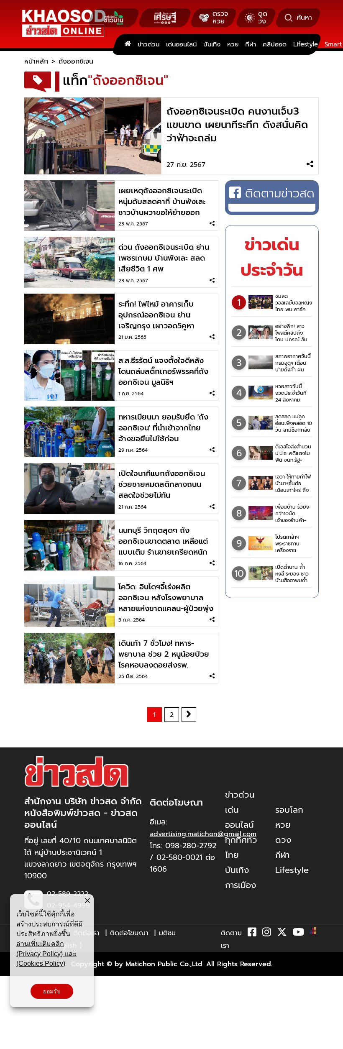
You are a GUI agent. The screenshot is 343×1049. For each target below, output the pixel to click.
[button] (11, 1040)
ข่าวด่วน (148, 44)
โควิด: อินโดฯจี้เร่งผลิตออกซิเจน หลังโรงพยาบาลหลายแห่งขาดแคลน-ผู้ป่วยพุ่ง (165, 597)
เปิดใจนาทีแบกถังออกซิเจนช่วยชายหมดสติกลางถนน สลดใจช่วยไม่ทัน (161, 484)
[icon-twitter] (282, 933)
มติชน (167, 933)
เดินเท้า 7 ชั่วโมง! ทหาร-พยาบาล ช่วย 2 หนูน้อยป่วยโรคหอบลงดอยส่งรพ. (163, 654)
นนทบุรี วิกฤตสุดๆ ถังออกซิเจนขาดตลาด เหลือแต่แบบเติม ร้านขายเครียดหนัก (163, 541)
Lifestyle (305, 44)
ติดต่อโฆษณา (129, 933)
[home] (127, 44)
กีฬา (250, 44)
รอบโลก (289, 809)
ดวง (283, 840)
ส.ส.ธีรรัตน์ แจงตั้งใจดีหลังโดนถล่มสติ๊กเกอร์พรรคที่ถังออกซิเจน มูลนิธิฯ (163, 371)
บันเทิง (211, 44)
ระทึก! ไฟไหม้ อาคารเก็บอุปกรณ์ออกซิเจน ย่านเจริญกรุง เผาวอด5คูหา (156, 315)
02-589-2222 (67, 894)
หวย (232, 44)
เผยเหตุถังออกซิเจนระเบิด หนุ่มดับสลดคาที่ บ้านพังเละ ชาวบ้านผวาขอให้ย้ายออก (161, 201)
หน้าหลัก (36, 61)
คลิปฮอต (275, 44)
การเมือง (240, 885)
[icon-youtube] (298, 933)
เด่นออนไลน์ (181, 44)
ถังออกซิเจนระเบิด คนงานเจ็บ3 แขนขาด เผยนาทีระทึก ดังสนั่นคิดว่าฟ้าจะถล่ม (237, 125)
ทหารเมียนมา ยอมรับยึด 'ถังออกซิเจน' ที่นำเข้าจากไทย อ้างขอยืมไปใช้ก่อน (163, 428)
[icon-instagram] (266, 933)
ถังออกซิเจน (76, 61)
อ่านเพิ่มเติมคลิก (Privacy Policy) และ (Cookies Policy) (46, 953)
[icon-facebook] (252, 933)
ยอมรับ (52, 991)
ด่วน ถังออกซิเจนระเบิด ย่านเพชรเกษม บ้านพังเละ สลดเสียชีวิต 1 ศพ (163, 258)
